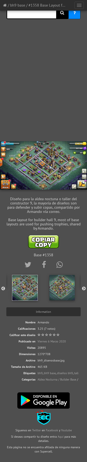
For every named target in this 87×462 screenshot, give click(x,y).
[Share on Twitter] (29, 264)
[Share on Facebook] (45, 264)
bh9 (40, 373)
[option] (25, 288)
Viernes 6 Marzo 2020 (52, 341)
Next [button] (84, 289)
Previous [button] (3, 289)
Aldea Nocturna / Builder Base (57, 379)
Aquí (61, 437)
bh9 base (17, 5)
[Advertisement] (43, 93)
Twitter (37, 430)
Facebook (52, 430)
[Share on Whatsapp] (59, 264)
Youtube (66, 430)
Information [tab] (43, 312)
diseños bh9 (65, 373)
